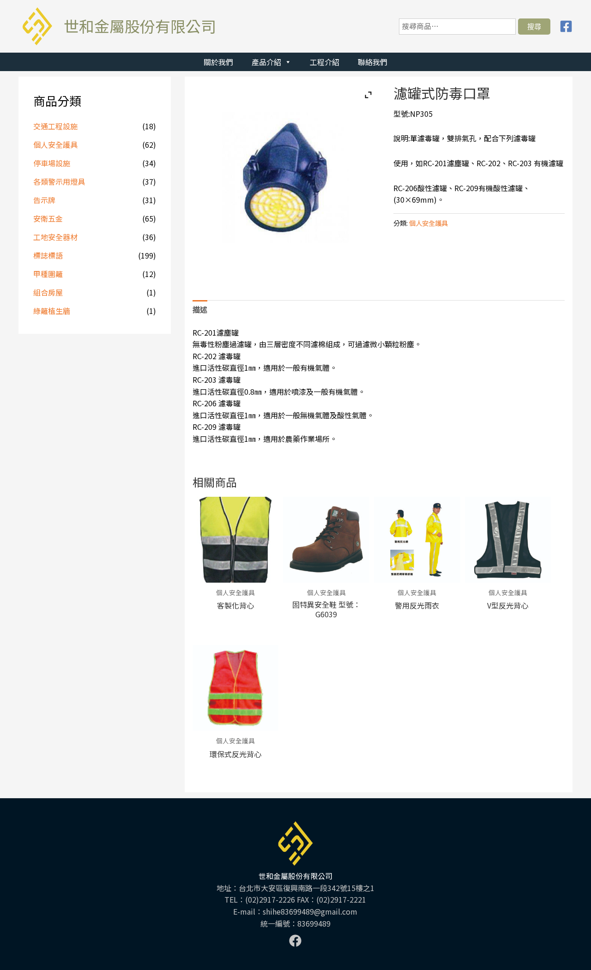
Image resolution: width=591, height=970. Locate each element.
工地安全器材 (55, 236)
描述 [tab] (200, 309)
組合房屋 (48, 292)
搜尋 (534, 26)
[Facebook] (566, 26)
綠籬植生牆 (51, 310)
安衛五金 (48, 218)
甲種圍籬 (48, 273)
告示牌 (44, 199)
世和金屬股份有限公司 (140, 26)
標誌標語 (48, 255)
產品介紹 (266, 61)
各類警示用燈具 (59, 181)
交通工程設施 (55, 126)
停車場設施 (51, 163)
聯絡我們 (372, 61)
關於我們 (218, 61)
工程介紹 (324, 61)
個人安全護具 (55, 144)
